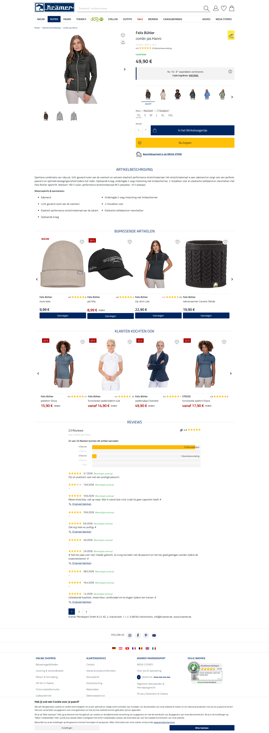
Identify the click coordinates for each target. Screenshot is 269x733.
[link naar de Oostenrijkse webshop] (121, 648)
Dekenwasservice (95, 695)
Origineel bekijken (81, 504)
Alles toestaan (202, 727)
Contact (90, 664)
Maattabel (148, 110)
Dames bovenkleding (51, 27)
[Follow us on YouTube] (154, 635)
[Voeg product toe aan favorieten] (123, 35)
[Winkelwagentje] (231, 8)
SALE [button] (140, 19)
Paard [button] (67, 19)
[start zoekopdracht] (207, 8)
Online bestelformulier (48, 689)
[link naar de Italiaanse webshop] (154, 648)
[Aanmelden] (216, 8)
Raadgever (164, 110)
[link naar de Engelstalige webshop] (148, 648)
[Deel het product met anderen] (123, 42)
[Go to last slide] (37, 279)
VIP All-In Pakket (45, 683)
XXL (170, 115)
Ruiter (37, 27)
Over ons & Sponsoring (149, 671)
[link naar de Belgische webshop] (141, 648)
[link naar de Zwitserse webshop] (127, 648)
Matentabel (92, 689)
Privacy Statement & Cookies (152, 694)
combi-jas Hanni (70, 27)
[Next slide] (124, 69)
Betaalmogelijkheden (47, 664)
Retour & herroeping (47, 677)
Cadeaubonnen (44, 695)
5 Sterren (83, 446)
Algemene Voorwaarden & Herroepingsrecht (150, 685)
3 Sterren (83, 455)
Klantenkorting (94, 683)
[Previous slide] (37, 69)
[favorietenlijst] (224, 8)
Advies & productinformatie (101, 671)
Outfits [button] (127, 19)
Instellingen (67, 727)
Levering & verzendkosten (50, 671)
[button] (97, 19)
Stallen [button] (113, 19)
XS (138, 115)
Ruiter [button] (54, 19)
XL (163, 115)
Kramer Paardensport (151, 658)
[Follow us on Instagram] (130, 635)
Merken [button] (153, 19)
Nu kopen (185, 142)
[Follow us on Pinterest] (146, 635)
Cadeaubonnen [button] (172, 19)
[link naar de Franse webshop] (134, 648)
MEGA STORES (224, 19)
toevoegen (158, 315)
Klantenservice (96, 658)
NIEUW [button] (41, 19)
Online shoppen (46, 658)
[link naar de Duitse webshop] (114, 648)
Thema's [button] (81, 19)
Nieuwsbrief (92, 677)
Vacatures (154, 677)
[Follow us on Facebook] (138, 635)
